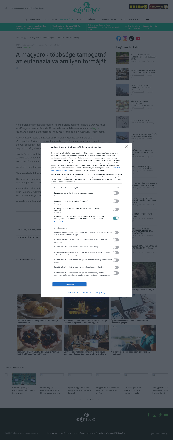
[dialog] (86, 220)
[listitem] (86, 188)
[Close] (127, 147)
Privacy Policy (100, 293)
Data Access (86, 293)
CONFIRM (69, 284)
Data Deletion (73, 293)
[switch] (116, 193)
